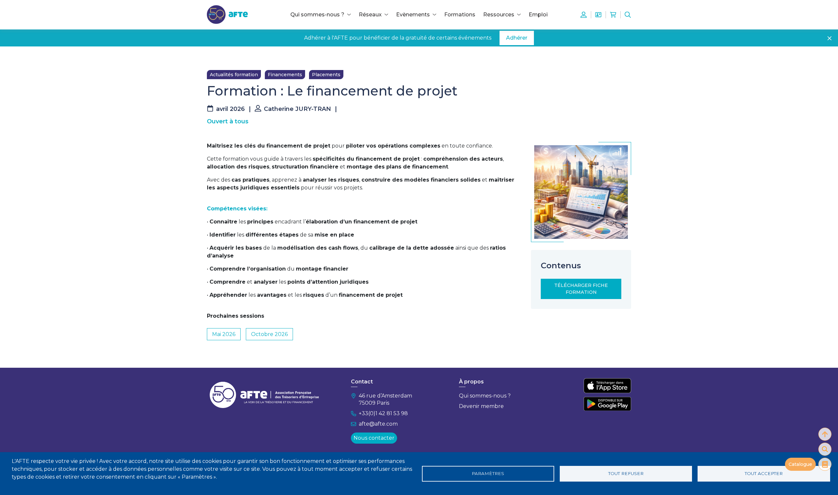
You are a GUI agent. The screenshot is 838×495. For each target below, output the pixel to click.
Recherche (628, 14)
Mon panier (613, 14)
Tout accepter (764, 473)
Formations (459, 14)
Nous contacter (374, 438)
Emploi (538, 14)
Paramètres (488, 473)
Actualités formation (234, 75)
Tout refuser (626, 473)
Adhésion (598, 14)
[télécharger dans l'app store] (607, 385)
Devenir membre (481, 406)
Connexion (583, 14)
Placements (326, 75)
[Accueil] (227, 14)
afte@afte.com (378, 424)
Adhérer (516, 38)
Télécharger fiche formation (581, 288)
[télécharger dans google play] (607, 404)
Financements (285, 75)
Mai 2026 (223, 334)
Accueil (215, 56)
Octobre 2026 (269, 334)
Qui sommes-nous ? (485, 396)
